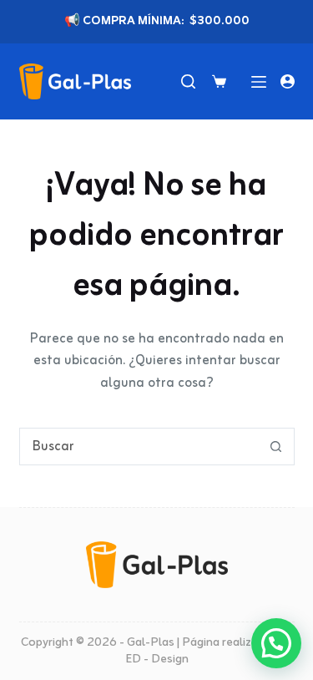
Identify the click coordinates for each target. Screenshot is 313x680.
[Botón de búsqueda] (276, 446)
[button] (276, 643)
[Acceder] (287, 81)
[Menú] (258, 81)
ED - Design (157, 659)
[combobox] (139, 446)
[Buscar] (188, 81)
